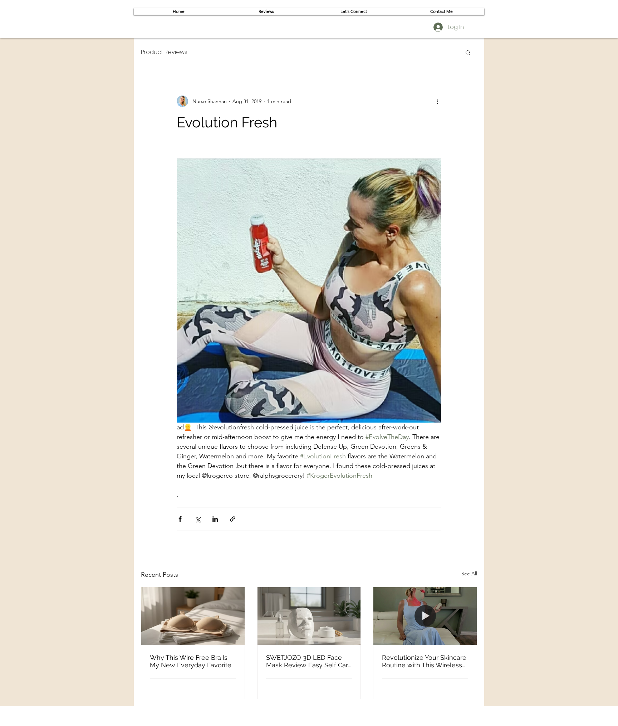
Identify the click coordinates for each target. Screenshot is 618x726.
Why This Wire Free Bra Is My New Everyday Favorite (190, 661)
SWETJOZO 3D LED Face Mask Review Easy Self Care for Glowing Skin (309, 661)
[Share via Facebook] (180, 519)
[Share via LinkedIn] (215, 519)
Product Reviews (164, 52)
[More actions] (437, 101)
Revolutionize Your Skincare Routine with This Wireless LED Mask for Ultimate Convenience (424, 661)
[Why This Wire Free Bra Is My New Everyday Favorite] (193, 616)
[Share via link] (232, 519)
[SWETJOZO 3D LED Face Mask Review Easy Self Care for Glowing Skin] (309, 616)
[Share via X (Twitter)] (197, 519)
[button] (468, 52)
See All (469, 573)
